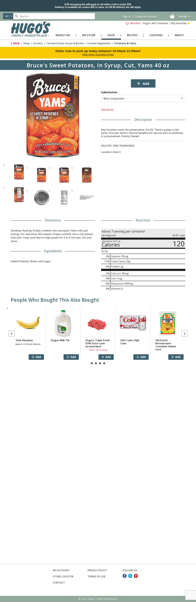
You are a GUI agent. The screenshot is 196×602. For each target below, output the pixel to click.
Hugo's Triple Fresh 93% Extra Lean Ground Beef (97, 343)
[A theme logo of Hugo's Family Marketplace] (30, 32)
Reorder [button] (135, 23)
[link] (125, 576)
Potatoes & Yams (125, 43)
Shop (26, 43)
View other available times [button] (98, 54)
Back (16, 43)
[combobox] (8, 16)
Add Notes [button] (107, 109)
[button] (19, 172)
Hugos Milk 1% (60, 340)
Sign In (127, 16)
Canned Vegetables (99, 43)
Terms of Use (97, 576)
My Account (61, 570)
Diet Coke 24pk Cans (129, 341)
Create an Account (146, 16)
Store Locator (63, 576)
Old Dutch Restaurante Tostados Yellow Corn (165, 344)
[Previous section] (11, 333)
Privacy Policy (97, 570)
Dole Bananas (24, 340)
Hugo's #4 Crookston (155, 23)
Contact (59, 582)
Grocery (38, 43)
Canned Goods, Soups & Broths (65, 43)
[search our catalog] (16, 16)
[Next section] (184, 333)
